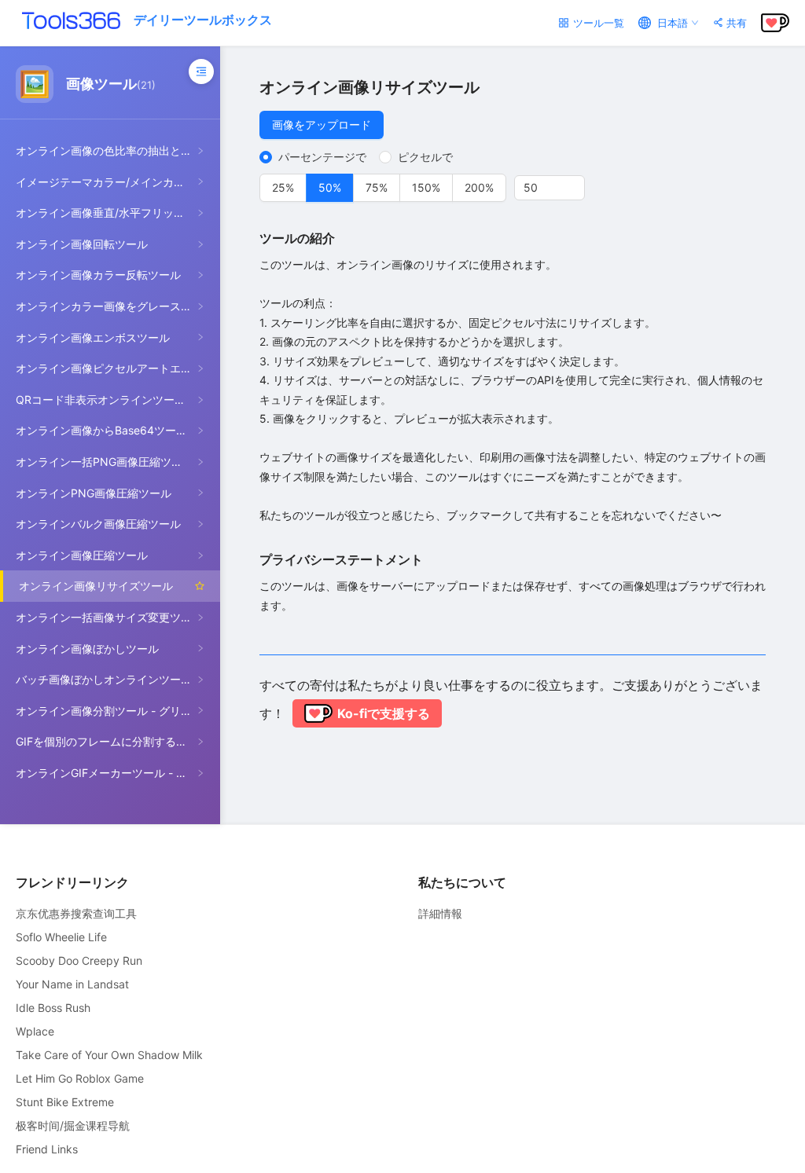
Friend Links (47, 1149)
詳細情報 (440, 913)
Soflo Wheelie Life (61, 937)
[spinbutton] (549, 188)
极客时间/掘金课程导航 (73, 1125)
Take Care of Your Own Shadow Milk (109, 1054)
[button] (575, 182)
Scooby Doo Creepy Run (79, 960)
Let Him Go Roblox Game (80, 1078)
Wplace (35, 1031)
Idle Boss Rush (53, 1007)
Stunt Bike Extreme (65, 1102)
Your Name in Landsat (72, 984)
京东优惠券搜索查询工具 (76, 913)
